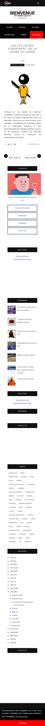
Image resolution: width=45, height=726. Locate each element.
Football (29, 496)
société (22, 473)
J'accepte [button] (22, 723)
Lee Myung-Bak (29, 499)
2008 (12, 639)
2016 (12, 578)
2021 (12, 561)
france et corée (14, 518)
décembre (15, 595)
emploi (11, 480)
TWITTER (22, 231)
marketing (22, 534)
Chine (22, 522)
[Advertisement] (22, 279)
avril (13, 615)
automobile (31, 484)
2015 (12, 581)
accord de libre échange (16, 515)
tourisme (18, 499)
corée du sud (13, 473)
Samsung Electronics (15, 492)
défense (18, 526)
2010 (12, 632)
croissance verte (14, 530)
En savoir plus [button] (22, 716)
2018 (12, 571)
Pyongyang (28, 541)
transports (12, 507)
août (13, 608)
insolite (29, 522)
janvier (14, 625)
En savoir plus (33, 144)
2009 (12, 636)
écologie (27, 526)
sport (10, 499)
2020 (12, 564)
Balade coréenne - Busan (26, 355)
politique (12, 488)
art (20, 541)
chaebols (30, 515)
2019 (12, 568)
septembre (16, 598)
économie (21, 488)
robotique (12, 538)
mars (13, 619)
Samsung (25, 518)
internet (19, 480)
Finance (19, 511)
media (21, 507)
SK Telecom (12, 503)
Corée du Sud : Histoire (25, 379)
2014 (12, 585)
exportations (13, 522)
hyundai (11, 511)
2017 (12, 575)
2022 (12, 557)
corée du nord (17, 65)
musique (31, 534)
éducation (20, 496)
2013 (12, 588)
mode (32, 476)
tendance (29, 507)
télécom (11, 496)
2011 (12, 629)
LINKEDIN (22, 223)
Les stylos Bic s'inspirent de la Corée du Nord (22, 48)
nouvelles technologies (16, 484)
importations (27, 530)
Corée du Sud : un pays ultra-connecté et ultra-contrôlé (25, 370)
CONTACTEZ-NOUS (22, 208)
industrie (24, 476)
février (14, 622)
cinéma (33, 518)
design (28, 538)
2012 (12, 592)
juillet (14, 612)
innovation (12, 534)
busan (20, 538)
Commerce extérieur (25, 503)
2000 (12, 642)
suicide (11, 526)
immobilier (12, 541)
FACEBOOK (22, 215)
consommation (30, 492)
